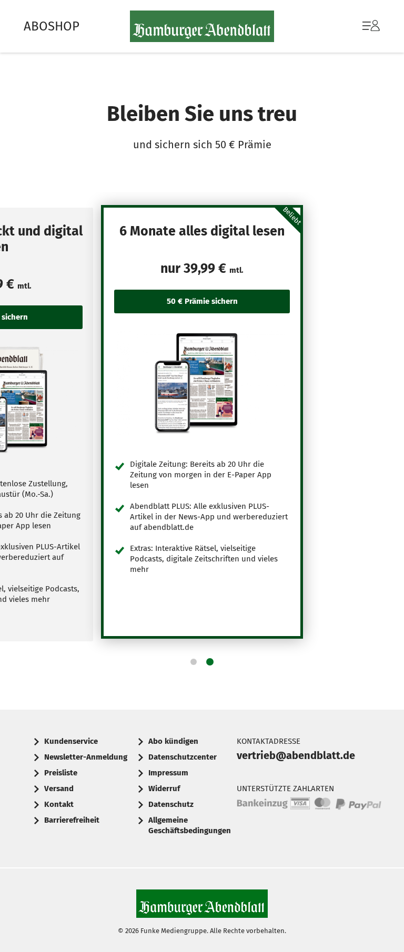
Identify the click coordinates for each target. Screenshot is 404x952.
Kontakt (59, 804)
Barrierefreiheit (71, 820)
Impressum (168, 772)
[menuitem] (360, 26)
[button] (193, 662)
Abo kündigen (173, 741)
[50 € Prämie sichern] (202, 382)
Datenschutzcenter (182, 757)
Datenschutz (171, 804)
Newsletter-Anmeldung (85, 757)
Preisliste (60, 772)
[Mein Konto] (371, 31)
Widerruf (164, 788)
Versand (59, 788)
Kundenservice (71, 741)
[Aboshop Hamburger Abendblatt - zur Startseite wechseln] (202, 26)
